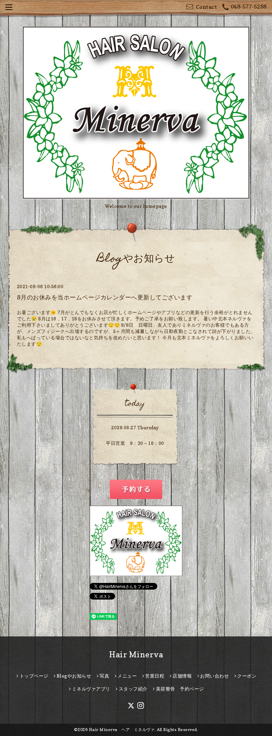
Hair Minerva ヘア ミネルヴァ (122, 729)
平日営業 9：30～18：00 (135, 443)
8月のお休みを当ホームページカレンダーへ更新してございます (105, 297)
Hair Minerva (136, 654)
